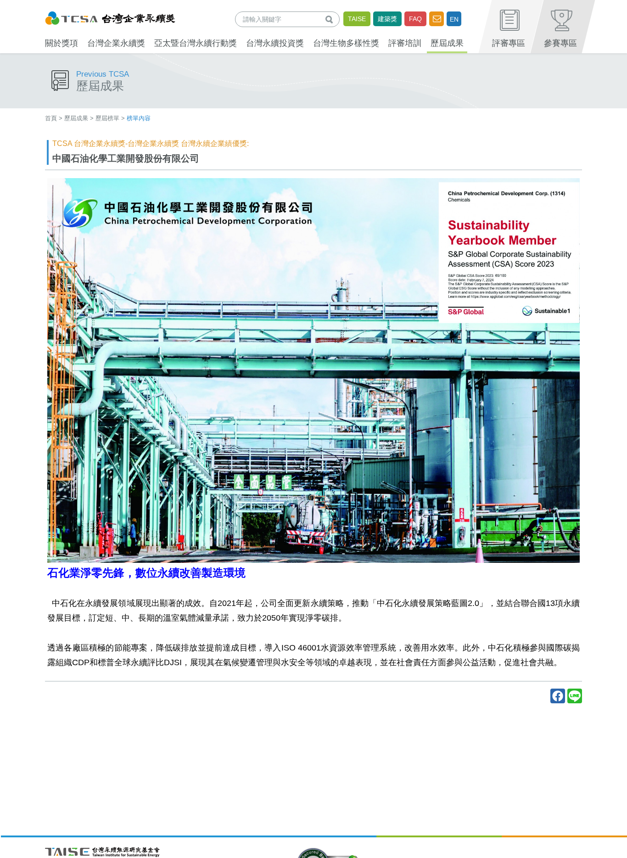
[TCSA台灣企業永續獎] (110, 16)
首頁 (51, 118)
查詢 (331, 19)
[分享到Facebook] (557, 696)
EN (454, 19)
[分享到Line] (574, 696)
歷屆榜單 (107, 118)
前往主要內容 (29, 6)
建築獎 (387, 18)
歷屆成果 (76, 118)
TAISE (357, 18)
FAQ (415, 18)
